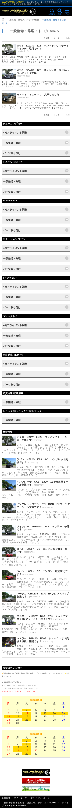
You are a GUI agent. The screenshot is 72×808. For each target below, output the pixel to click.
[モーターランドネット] (36, 782)
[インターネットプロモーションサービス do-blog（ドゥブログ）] (36, 790)
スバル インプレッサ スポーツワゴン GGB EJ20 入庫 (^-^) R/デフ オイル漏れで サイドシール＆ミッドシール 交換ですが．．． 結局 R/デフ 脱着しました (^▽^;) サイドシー (36, 516)
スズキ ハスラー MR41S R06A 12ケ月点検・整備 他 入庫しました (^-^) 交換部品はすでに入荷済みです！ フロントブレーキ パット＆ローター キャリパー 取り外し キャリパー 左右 (36, 650)
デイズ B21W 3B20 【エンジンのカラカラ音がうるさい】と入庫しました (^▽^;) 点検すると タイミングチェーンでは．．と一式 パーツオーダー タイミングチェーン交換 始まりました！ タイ (36, 449)
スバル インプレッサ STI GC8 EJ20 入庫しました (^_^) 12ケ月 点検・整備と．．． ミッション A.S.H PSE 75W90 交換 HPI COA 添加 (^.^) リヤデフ (36, 493)
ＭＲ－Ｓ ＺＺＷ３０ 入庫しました (38, 94)
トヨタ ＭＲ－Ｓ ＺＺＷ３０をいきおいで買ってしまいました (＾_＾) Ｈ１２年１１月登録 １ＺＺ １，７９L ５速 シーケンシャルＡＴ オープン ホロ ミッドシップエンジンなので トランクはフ (36, 105)
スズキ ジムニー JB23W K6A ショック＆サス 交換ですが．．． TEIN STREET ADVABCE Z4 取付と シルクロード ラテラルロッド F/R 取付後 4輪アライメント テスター (35, 627)
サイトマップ (20, 798)
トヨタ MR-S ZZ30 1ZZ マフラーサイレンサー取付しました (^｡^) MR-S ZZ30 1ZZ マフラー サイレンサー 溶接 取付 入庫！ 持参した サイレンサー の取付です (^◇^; (35, 84)
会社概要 (6, 798)
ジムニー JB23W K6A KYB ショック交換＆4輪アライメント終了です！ (42, 617)
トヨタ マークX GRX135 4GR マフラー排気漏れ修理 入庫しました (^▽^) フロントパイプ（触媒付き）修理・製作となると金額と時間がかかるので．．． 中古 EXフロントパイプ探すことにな (35, 605)
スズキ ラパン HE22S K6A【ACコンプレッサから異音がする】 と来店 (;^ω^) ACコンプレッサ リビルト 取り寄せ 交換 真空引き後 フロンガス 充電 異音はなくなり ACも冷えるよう (35, 471)
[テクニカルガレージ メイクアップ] (36, 775)
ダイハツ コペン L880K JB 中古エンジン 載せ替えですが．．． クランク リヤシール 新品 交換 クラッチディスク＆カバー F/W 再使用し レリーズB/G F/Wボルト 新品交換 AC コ (35, 560)
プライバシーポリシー (41, 798)
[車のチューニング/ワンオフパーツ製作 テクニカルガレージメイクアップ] (24, 11)
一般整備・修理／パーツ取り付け (23, 20)
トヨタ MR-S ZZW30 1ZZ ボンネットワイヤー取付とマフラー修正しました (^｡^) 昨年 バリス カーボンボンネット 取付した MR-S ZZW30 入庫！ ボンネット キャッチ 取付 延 (35, 59)
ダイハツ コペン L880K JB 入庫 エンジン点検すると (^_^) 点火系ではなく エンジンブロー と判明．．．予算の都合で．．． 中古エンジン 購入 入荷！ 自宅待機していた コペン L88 (35, 583)
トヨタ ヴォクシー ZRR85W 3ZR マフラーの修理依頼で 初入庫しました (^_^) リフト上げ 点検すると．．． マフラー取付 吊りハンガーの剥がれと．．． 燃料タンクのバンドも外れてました (36, 538)
